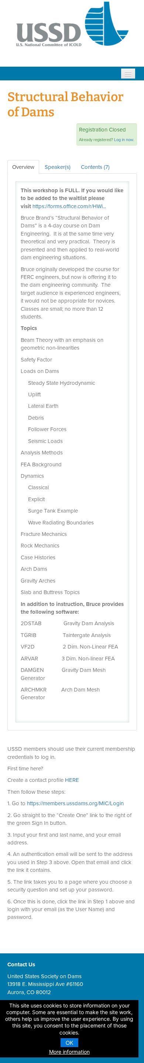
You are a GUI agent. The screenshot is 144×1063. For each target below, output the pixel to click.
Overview (23, 167)
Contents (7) (95, 167)
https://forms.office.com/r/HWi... (69, 206)
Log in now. (124, 140)
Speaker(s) (58, 167)
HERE (72, 780)
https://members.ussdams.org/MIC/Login (75, 803)
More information (69, 1052)
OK (69, 1042)
